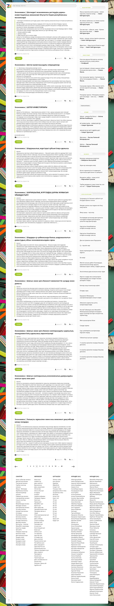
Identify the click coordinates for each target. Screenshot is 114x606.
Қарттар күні (38, 535)
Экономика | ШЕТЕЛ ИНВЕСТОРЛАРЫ (31, 107)
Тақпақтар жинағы (21, 483)
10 (55, 466)
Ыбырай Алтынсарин (96, 591)
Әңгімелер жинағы (21, 515)
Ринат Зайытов (94, 528)
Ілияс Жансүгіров (95, 595)
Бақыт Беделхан (76, 509)
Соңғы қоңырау (39, 520)
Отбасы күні (38, 532)
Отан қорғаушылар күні (41, 515)
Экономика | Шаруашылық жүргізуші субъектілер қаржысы (42, 148)
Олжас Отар (93, 522)
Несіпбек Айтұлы (95, 513)
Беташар (55, 494)
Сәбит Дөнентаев (95, 537)
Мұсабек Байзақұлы (96, 494)
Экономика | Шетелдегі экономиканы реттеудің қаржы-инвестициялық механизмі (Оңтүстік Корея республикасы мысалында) (41, 15)
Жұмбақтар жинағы (22, 491)
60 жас (55, 511)
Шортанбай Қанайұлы (96, 586)
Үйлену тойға (57, 479)
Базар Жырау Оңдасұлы (78, 519)
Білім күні (37, 530)
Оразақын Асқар (95, 526)
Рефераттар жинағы (22, 496)
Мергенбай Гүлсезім (88, 179)
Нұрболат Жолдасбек (96, 517)
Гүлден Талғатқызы (93, 186)
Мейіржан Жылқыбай (88, 160)
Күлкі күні (37, 500)
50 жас (55, 507)
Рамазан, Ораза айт (40, 563)
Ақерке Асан (75, 487)
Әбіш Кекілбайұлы (77, 505)
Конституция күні (39, 528)
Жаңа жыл (37, 479)
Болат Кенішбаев (76, 526)
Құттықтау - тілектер (22, 524)
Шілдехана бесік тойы (59, 491)
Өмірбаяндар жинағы (22, 504)
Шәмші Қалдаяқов (95, 580)
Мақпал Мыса (94, 487)
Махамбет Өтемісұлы (96, 479)
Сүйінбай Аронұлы (95, 533)
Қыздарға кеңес (21, 541)
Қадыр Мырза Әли (77, 563)
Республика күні (39, 543)
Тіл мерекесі (38, 533)
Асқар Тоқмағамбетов (78, 496)
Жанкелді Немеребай (77, 539)
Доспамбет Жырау (77, 530)
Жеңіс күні (37, 517)
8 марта (36, 494)
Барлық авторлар (85, 105)
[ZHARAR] (9, 5)
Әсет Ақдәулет (75, 507)
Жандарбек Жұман (77, 537)
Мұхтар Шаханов (95, 509)
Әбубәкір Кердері (76, 504)
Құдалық (55, 483)
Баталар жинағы (21, 517)
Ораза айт (56, 519)
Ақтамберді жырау (77, 489)
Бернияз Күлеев (76, 520)
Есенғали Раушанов (77, 572)
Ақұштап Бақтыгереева (78, 483)
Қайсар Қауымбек (76, 565)
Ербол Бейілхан (76, 574)
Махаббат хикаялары (22, 526)
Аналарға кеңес (21, 545)
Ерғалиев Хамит (76, 580)
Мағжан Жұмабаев (95, 481)
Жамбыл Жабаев (76, 532)
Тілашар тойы (57, 489)
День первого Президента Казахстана (38, 554)
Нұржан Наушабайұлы (97, 515)
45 (61, 466)
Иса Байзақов (75, 550)
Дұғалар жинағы (21, 522)
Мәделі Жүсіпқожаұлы (96, 491)
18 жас (55, 500)
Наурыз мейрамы (39, 496)
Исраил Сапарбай (76, 554)
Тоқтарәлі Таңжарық (96, 550)
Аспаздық (19, 513)
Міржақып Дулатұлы (96, 507)
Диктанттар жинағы (22, 481)
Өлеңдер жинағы (21, 505)
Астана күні (37, 526)
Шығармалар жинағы (22, 507)
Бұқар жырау (75, 528)
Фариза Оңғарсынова (96, 589)
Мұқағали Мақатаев (96, 505)
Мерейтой (56, 485)
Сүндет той (56, 487)
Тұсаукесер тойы (58, 492)
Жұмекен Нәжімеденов (78, 546)
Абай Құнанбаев (76, 479)
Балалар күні (38, 522)
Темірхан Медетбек (95, 548)
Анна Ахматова (76, 502)
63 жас (55, 513)
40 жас (55, 505)
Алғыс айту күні (39, 491)
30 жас (55, 504)
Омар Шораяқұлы (95, 519)
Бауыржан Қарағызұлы (78, 517)
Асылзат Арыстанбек (77, 498)
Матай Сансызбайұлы (96, 489)
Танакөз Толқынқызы (96, 545)
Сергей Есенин (94, 539)
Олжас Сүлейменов (96, 520)
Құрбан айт (37, 565)
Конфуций (84, 63)
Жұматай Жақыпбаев (77, 543)
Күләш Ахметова (76, 558)
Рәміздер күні (38, 524)
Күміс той (56, 498)
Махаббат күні (38, 504)
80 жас (55, 517)
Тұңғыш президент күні (41, 550)
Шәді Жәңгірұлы (95, 574)
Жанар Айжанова (76, 533)
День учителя (38, 539)
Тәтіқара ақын (94, 546)
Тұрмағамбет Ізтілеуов (97, 554)
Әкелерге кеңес (21, 543)
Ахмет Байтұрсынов (77, 481)
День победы (38, 519)
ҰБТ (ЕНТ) (19, 530)
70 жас (55, 515)
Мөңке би (93, 500)
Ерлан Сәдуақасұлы (77, 582)
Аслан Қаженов (76, 494)
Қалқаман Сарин (76, 561)
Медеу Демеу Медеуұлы (97, 504)
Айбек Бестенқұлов (77, 500)
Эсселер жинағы (21, 509)
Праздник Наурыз (39, 498)
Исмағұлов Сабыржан (78, 552)
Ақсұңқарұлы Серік (77, 491)
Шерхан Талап (94, 582)
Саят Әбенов (94, 535)
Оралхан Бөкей (94, 524)
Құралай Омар (75, 571)
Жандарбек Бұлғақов (77, 535)
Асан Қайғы (74, 492)
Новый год (37, 481)
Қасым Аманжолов (77, 569)
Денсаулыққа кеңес (22, 535)
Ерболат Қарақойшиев (78, 576)
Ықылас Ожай (94, 593)
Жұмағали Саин (76, 545)
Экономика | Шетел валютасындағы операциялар (37, 65)
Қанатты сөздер (21, 528)
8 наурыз (37, 492)
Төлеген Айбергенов (96, 552)
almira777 (59, 58)
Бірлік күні (37, 505)
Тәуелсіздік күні (39, 558)
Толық (18, 58)
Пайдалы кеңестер (21, 532)
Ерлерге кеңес (20, 539)
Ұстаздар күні (38, 537)
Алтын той (56, 496)
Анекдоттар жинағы (22, 511)
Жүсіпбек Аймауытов (77, 548)
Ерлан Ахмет (75, 578)
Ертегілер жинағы (21, 519)
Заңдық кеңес (20, 537)
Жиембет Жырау (76, 541)
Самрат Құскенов (87, 125)
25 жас (55, 502)
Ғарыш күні (37, 502)
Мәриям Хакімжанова (96, 502)
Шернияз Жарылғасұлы (97, 584)
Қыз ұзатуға (56, 481)
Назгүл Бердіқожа (95, 511)
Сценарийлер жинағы (22, 498)
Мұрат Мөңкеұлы (95, 492)
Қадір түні (56, 520)
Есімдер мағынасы (21, 520)
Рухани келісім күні (40, 541)
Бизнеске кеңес (20, 533)
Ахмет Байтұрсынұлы (88, 40)
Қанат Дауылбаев (76, 559)
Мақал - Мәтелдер (21, 489)
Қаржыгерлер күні (40, 548)
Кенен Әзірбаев (76, 556)
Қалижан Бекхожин (77, 567)
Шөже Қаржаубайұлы (96, 587)
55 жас (55, 509)
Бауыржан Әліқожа (77, 515)
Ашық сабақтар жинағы (23, 479)
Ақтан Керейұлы (76, 485)
